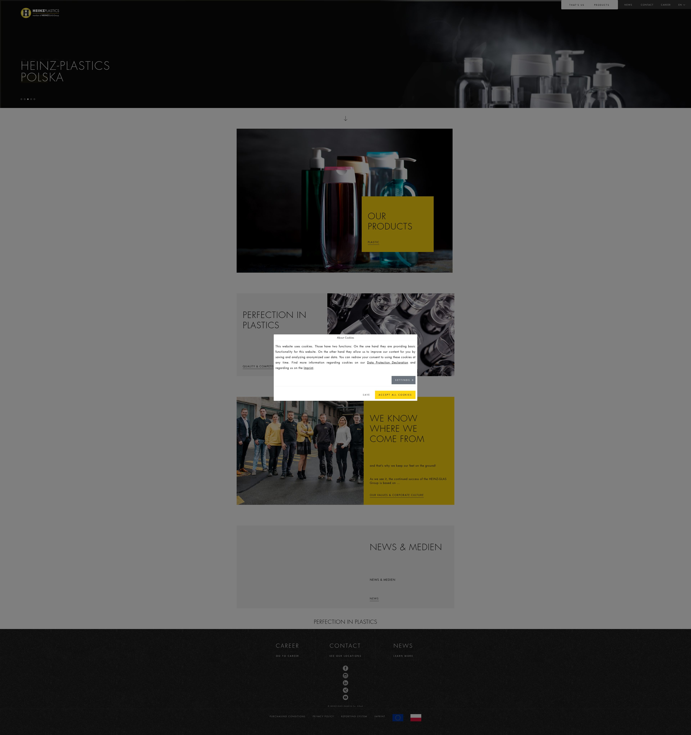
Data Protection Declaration (387, 362)
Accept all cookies (395, 394)
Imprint (308, 368)
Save (366, 394)
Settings (402, 380)
